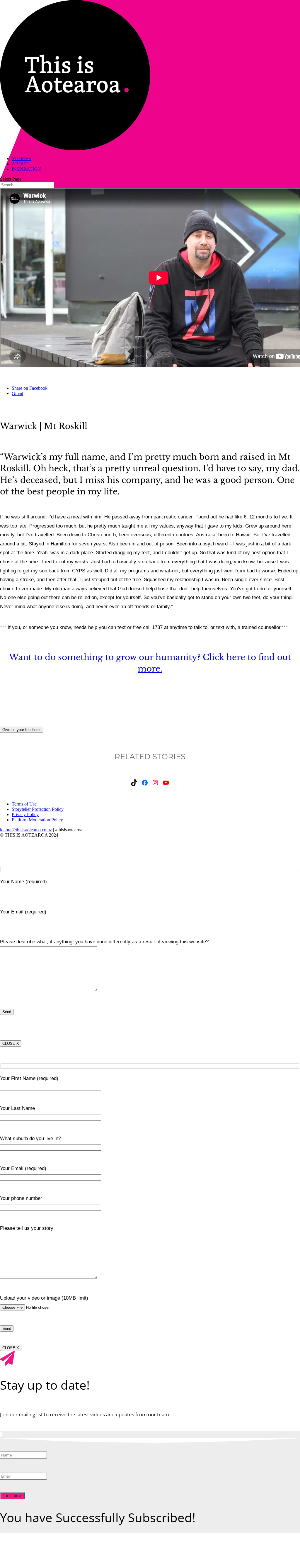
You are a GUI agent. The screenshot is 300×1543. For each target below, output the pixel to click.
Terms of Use (24, 803)
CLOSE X (10, 1043)
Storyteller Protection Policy (38, 809)
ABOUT (20, 163)
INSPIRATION (26, 169)
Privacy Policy (25, 814)
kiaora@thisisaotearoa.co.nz (26, 829)
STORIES (21, 158)
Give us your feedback (21, 730)
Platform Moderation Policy (37, 819)
